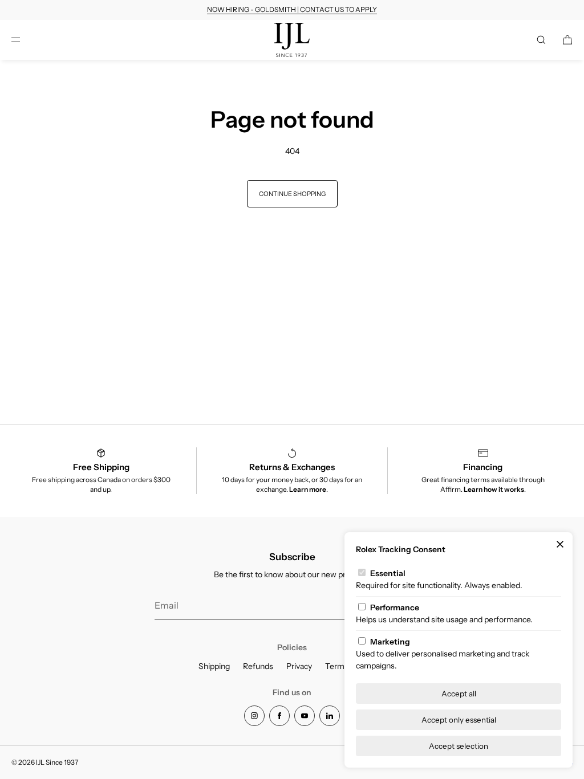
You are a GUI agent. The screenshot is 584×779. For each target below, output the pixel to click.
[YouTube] (304, 715)
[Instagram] (254, 715)
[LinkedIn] (329, 715)
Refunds (258, 666)
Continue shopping (292, 194)
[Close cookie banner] (560, 544)
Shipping (214, 666)
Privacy (299, 666)
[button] (541, 39)
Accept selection (458, 746)
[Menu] (25, 39)
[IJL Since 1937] (292, 40)
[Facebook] (279, 715)
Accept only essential (458, 719)
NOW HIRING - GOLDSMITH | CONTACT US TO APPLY (292, 9)
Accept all (458, 693)
